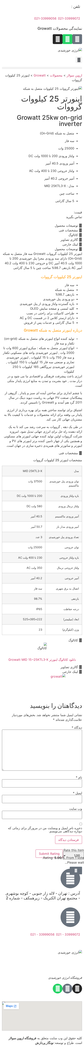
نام (79, 777)
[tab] (42, 225)
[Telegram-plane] (77, 39)
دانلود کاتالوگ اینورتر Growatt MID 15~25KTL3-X (42, 660)
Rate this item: (73, 850)
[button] (42, 68)
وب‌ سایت (75, 808)
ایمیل (77, 793)
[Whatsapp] (67, 39)
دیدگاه (77, 727)
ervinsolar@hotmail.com (62, 943)
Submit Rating (49, 854)
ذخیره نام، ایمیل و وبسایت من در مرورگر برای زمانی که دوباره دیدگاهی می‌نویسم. (45, 829)
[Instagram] (58, 39)
